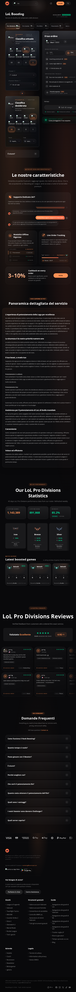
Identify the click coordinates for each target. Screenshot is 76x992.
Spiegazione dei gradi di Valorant (60, 911)
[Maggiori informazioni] (62, 59)
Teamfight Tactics (13, 911)
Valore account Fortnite (37, 908)
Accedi (60, 3)
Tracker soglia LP (58, 932)
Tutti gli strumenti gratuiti (38, 923)
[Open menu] (68, 3)
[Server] (19, 141)
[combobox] (22, 75)
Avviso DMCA (33, 960)
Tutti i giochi (11, 935)
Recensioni (10, 960)
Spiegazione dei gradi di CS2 (60, 922)
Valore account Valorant (37, 905)
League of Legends (13, 905)
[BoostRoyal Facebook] (56, 987)
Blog (53, 942)
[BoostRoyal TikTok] (66, 987)
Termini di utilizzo (35, 953)
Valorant (10, 908)
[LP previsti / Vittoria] (34, 85)
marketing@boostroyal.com (30, 865)
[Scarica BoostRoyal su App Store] (12, 870)
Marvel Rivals (11, 928)
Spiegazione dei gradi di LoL (60, 906)
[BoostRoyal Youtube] (70, 987)
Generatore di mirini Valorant (36, 919)
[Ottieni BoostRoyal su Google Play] (26, 870)
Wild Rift (9, 915)
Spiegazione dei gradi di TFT (60, 928)
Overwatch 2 (11, 925)
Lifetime (61, 516)
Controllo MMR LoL (36, 915)
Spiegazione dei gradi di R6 (60, 917)
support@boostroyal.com (24, 982)
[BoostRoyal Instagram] (60, 987)
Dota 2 (9, 921)
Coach (9, 956)
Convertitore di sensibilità (38, 911)
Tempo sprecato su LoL (60, 939)
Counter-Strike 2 (12, 918)
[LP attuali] (34, 75)
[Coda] (34, 141)
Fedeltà (9, 953)
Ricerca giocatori (58, 936)
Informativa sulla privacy (37, 956)
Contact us (44, 730)
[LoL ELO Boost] (7, 3)
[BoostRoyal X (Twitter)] (63, 987)
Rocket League (12, 931)
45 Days (55, 516)
